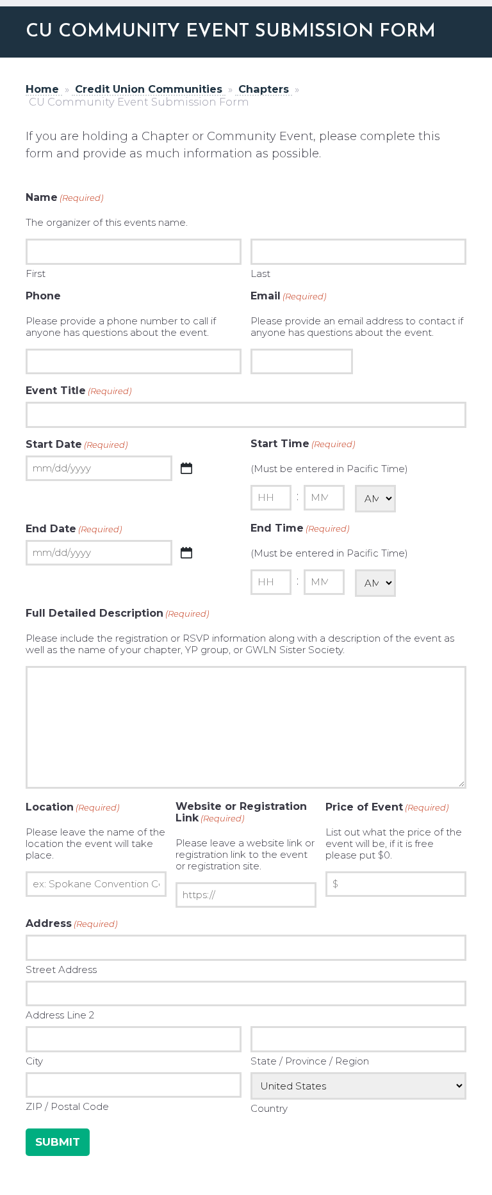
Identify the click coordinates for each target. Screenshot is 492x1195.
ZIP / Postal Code (67, 1106)
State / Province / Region (309, 1061)
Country (269, 1108)
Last (260, 273)
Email (288, 296)
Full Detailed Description (117, 613)
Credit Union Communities (148, 89)
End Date (74, 529)
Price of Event (386, 807)
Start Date (76, 444)
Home (42, 89)
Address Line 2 (60, 1015)
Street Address (61, 969)
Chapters (263, 89)
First (35, 273)
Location (72, 807)
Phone (43, 296)
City (34, 1061)
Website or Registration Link (241, 812)
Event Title (78, 391)
